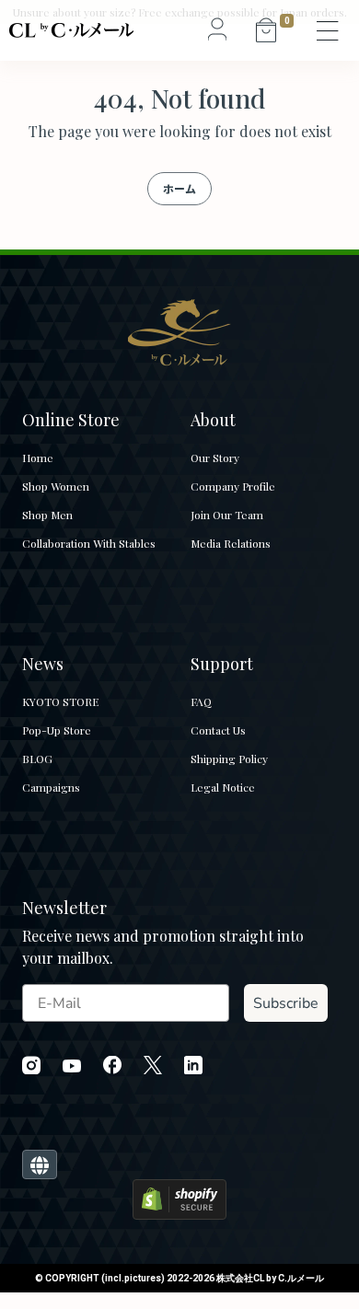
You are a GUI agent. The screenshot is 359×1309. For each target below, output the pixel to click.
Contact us (218, 730)
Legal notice (223, 787)
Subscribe (285, 1003)
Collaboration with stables (89, 543)
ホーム (179, 188)
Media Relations (231, 543)
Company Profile (233, 486)
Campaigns (51, 787)
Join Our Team (227, 514)
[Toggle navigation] (329, 30)
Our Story (215, 457)
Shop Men (47, 514)
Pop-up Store (56, 730)
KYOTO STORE (60, 701)
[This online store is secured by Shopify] (179, 1198)
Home (37, 457)
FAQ (201, 701)
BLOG (37, 758)
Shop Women (55, 486)
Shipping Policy (229, 758)
